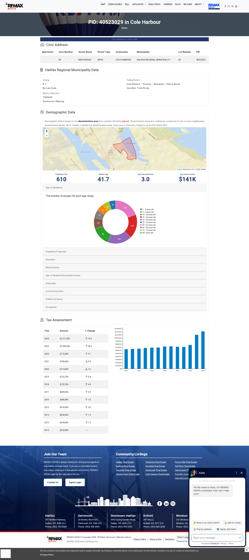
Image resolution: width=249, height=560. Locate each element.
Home (124, 28)
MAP (103, 4)
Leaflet (179, 169)
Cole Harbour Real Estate (157, 474)
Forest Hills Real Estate (186, 462)
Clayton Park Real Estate (128, 474)
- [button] (47, 135)
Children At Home (54, 299)
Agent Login (75, 482)
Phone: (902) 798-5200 (187, 526)
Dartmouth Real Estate (156, 470)
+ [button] (47, 131)
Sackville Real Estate (126, 470)
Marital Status (52, 267)
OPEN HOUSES (115, 4)
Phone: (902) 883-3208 (154, 526)
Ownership (51, 283)
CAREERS (167, 4)
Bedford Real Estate (125, 466)
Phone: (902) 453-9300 (56, 526)
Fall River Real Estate (185, 466)
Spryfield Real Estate (155, 466)
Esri (193, 169)
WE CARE (187, 4)
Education (50, 259)
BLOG (178, 4)
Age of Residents (54, 187)
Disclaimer (170, 539)
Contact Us (53, 482)
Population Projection (56, 251)
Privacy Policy (46, 555)
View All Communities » (186, 478)
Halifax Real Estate (125, 462)
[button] (139, 4)
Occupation (51, 307)
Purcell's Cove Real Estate (187, 474)
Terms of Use (155, 539)
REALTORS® (155, 4)
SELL (127, 4)
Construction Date (54, 291)
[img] (247, 550)
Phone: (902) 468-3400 (88, 526)
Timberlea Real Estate (155, 462)
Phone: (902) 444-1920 (121, 526)
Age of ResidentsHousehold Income (63, 275)
